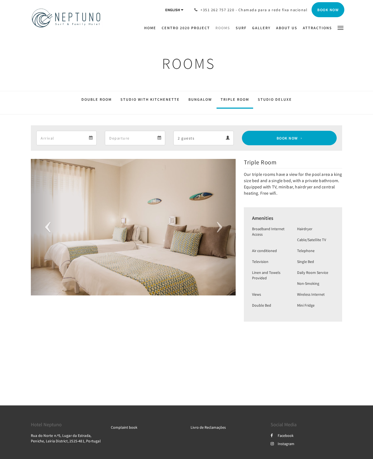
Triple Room (235, 99)
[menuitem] (151, 28)
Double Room (96, 99)
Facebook (286, 435)
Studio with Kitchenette (150, 99)
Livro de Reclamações (208, 427)
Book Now (287, 138)
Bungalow (200, 99)
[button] (340, 27)
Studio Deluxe (275, 99)
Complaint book (124, 427)
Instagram (286, 443)
